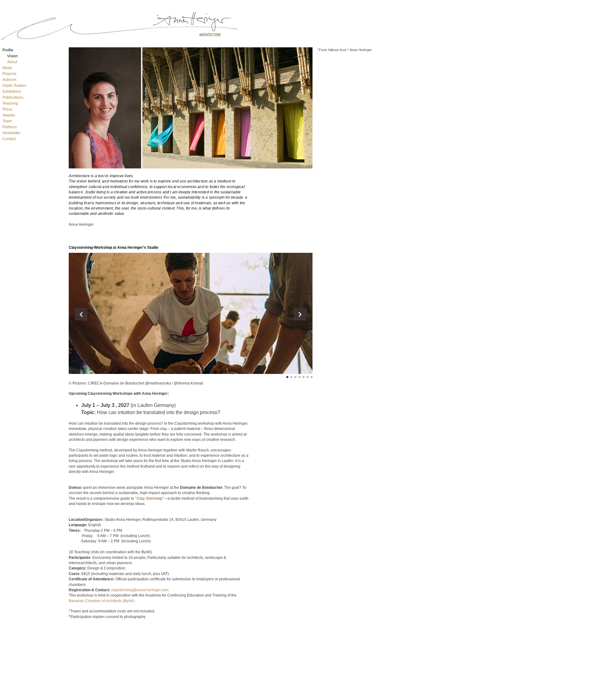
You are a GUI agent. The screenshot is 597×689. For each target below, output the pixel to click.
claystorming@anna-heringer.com (140, 590)
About (12, 62)
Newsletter (11, 133)
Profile (7, 50)
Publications (12, 97)
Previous (81, 314)
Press (7, 109)
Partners (9, 127)
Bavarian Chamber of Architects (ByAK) (102, 601)
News (7, 68)
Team (7, 121)
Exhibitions (11, 91)
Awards (8, 115)
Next (300, 314)
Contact (9, 139)
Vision (12, 56)
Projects (9, 74)
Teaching (10, 103)
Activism (9, 80)
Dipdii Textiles (14, 85)
